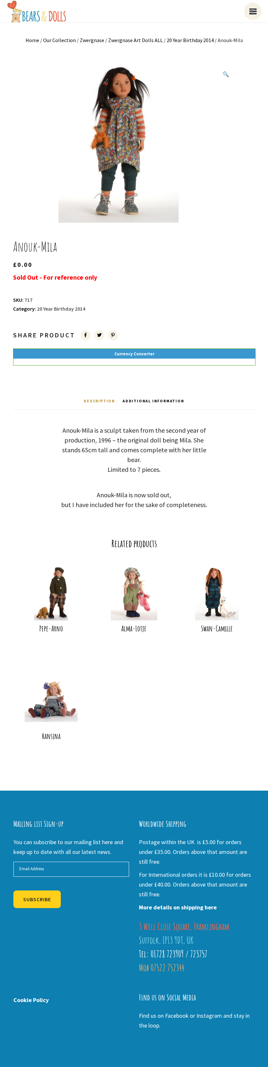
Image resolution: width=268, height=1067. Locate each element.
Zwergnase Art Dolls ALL (135, 40)
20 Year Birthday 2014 (190, 40)
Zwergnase (92, 40)
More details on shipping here (178, 907)
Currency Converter (134, 354)
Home (32, 40)
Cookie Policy (31, 1000)
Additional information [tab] (153, 400)
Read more (53, 606)
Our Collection (59, 40)
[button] (226, 74)
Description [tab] (99, 400)
